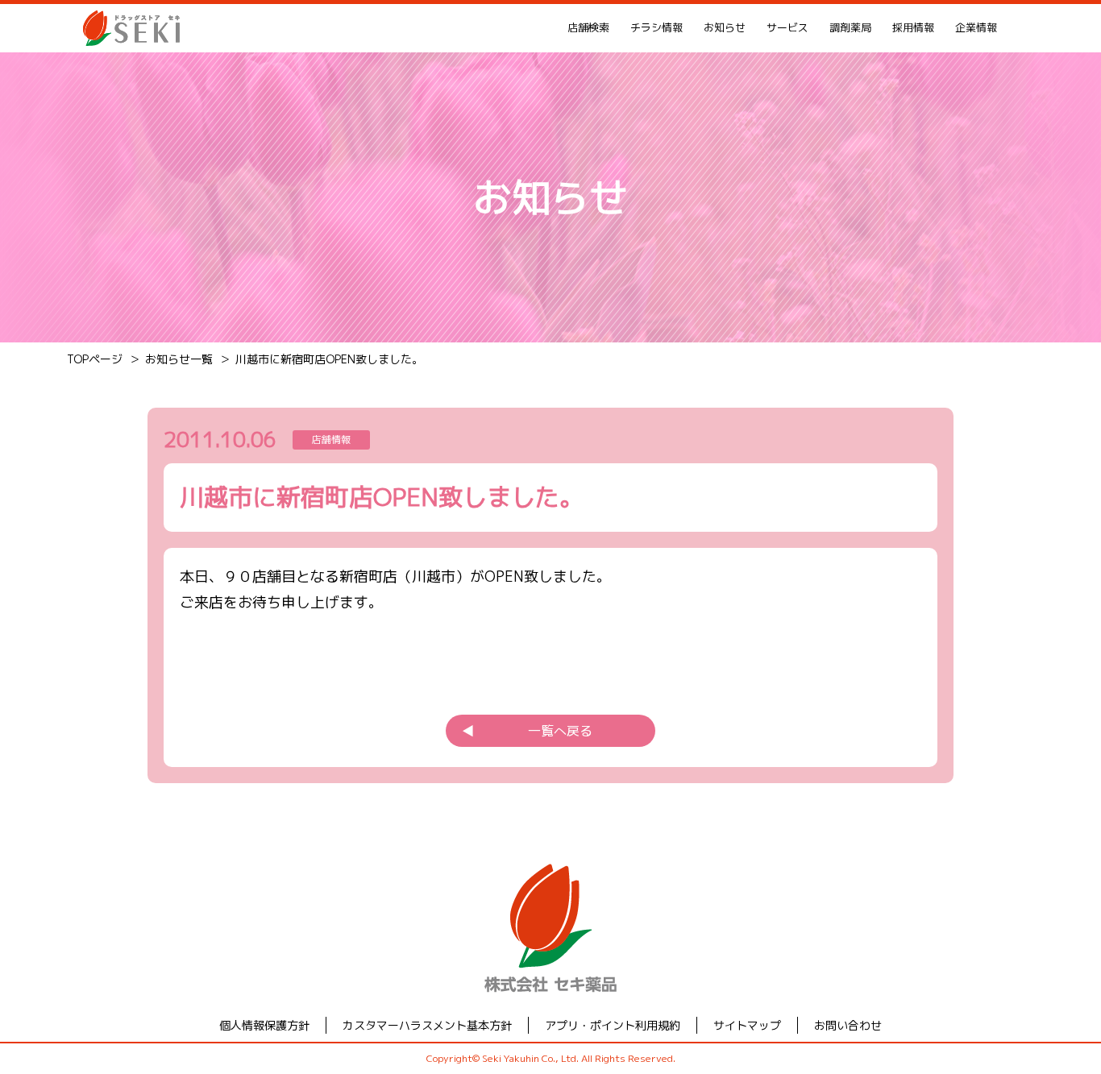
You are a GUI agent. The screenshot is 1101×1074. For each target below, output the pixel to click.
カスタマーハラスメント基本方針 (427, 1025)
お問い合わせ (848, 1025)
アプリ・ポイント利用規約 (612, 1025)
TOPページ (95, 359)
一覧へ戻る (527, 731)
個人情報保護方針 (264, 1025)
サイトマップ (747, 1025)
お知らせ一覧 (179, 359)
